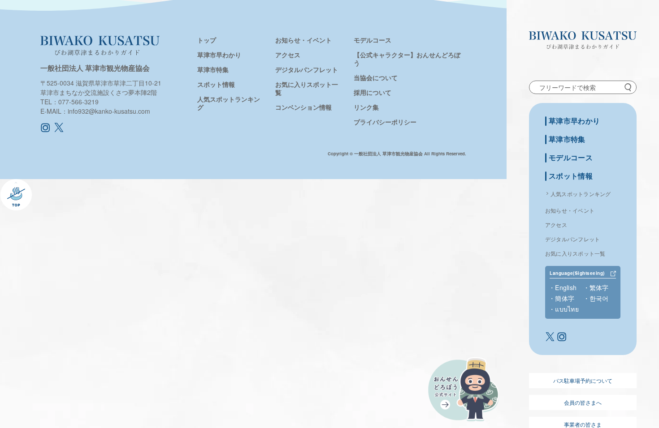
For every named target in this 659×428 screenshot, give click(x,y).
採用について (372, 92)
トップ (206, 40)
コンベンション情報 (303, 107)
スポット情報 (571, 176)
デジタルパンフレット (572, 239)
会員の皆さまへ (583, 402)
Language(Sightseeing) (577, 273)
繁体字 (599, 287)
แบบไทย (567, 308)
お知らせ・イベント (569, 210)
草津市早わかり (574, 121)
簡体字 (564, 298)
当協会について (376, 77)
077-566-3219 (78, 101)
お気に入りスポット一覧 (575, 253)
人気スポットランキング (581, 193)
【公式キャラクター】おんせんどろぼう (407, 59)
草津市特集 (567, 139)
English (566, 287)
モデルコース (571, 158)
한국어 (599, 298)
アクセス (556, 224)
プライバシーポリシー (385, 122)
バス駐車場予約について (582, 380)
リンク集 (366, 107)
